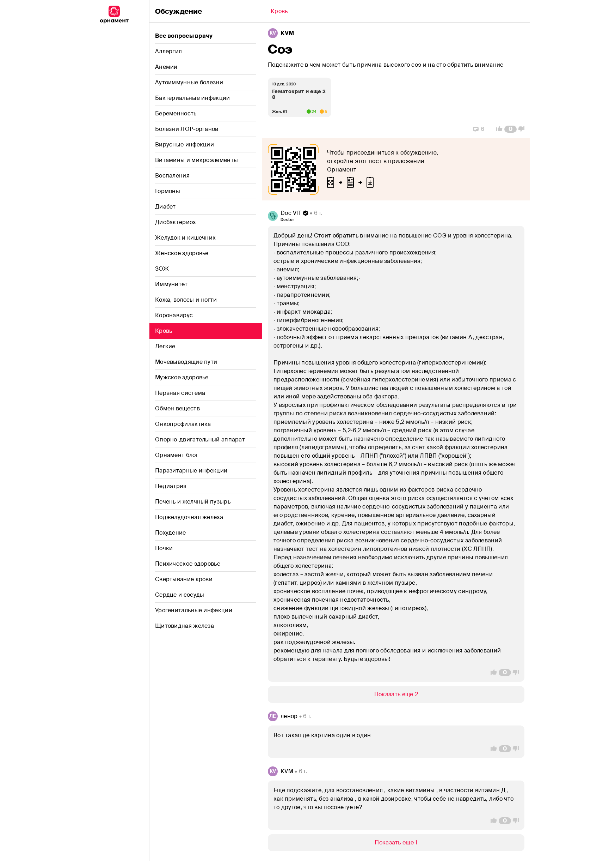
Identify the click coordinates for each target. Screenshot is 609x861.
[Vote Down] (523, 129)
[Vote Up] (497, 129)
